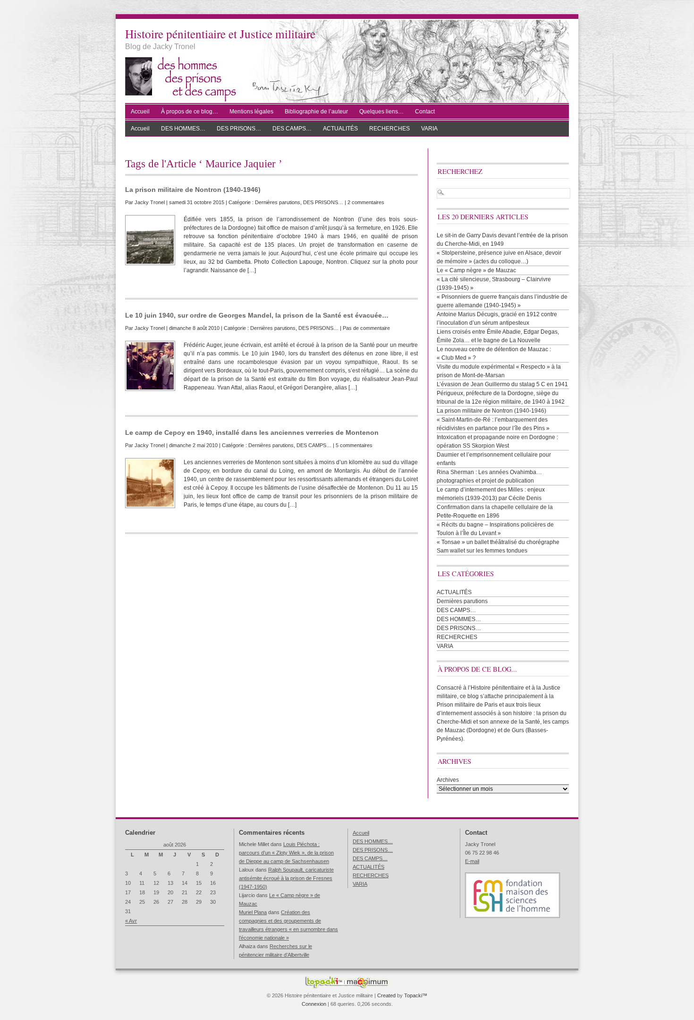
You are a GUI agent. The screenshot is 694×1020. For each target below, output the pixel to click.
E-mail (472, 861)
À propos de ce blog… (189, 111)
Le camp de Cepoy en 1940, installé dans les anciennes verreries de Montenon (252, 432)
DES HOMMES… (183, 128)
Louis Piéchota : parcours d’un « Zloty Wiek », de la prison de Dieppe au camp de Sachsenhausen (286, 852)
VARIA (429, 128)
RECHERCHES (389, 128)
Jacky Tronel (150, 202)
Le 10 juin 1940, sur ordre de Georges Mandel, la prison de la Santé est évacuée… (257, 315)
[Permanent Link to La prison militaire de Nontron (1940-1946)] (150, 240)
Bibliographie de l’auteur (316, 111)
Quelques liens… (381, 111)
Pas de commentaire (366, 328)
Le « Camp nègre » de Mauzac (476, 270)
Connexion (314, 1004)
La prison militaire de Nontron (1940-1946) (193, 189)
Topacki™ (415, 995)
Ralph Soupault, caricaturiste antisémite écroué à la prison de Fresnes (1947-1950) (286, 878)
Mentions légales (251, 111)
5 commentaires (354, 445)
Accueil (140, 111)
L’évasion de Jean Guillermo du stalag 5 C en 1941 (502, 384)
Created (386, 995)
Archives (448, 780)
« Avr (131, 921)
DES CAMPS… (292, 128)
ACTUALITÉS (340, 128)
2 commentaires (365, 202)
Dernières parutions (277, 202)
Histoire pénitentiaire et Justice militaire (220, 34)
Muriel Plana (253, 912)
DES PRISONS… (239, 128)
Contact (425, 111)
